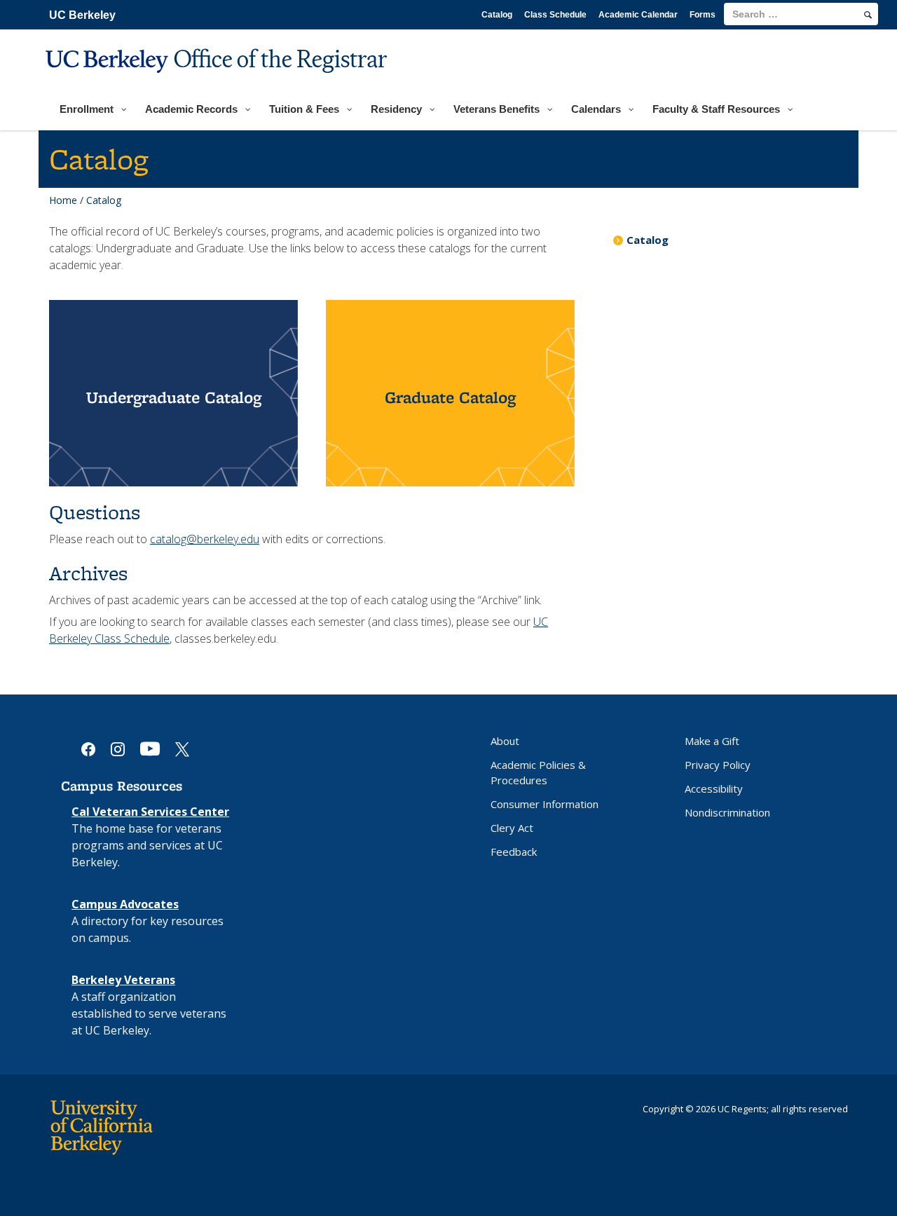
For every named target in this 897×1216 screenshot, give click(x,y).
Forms (702, 15)
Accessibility (714, 788)
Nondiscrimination (727, 812)
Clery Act (512, 828)
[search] (868, 15)
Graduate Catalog (450, 397)
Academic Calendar (638, 15)
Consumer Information (544, 804)
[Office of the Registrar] (218, 82)
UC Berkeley (82, 15)
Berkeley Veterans (123, 980)
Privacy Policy (718, 765)
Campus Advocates (125, 904)
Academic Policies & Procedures (538, 772)
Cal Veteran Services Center (150, 811)
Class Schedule (555, 15)
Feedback (514, 852)
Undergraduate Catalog (173, 397)
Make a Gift (712, 741)
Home (63, 200)
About (505, 741)
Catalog (496, 15)
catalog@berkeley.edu (204, 539)
